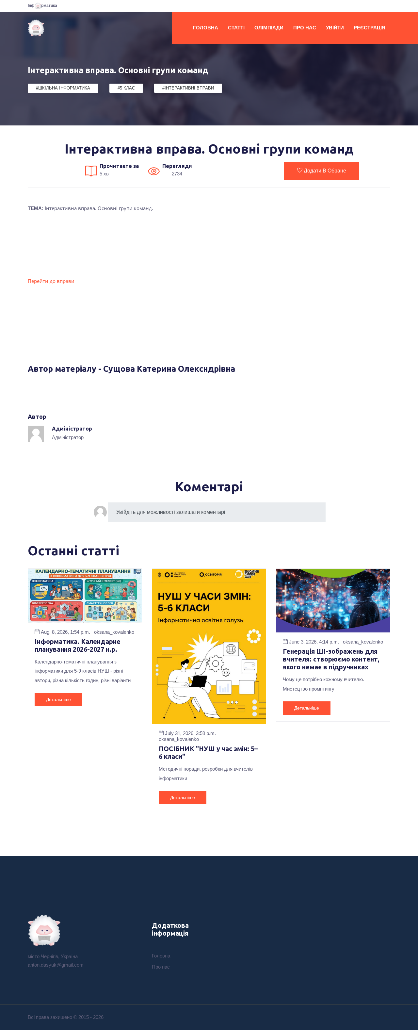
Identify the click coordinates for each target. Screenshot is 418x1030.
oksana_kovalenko (114, 632)
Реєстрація (369, 27)
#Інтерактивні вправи (188, 88)
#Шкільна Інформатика (63, 88)
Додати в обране (325, 170)
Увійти (335, 27)
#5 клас (126, 88)
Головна (205, 27)
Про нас (304, 27)
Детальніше (58, 699)
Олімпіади (268, 27)
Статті (236, 27)
